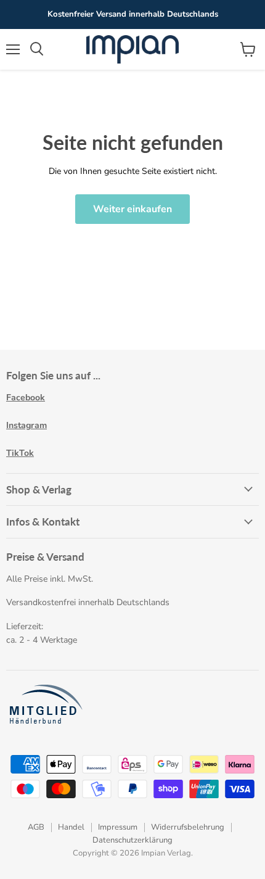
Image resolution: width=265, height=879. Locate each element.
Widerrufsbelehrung (187, 827)
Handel (71, 827)
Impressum (117, 827)
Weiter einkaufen (132, 209)
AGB (36, 827)
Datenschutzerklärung (132, 840)
